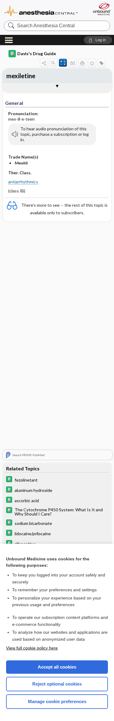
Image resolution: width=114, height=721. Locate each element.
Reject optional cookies (57, 683)
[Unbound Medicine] (102, 9)
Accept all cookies (57, 666)
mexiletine (20, 75)
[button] (98, 40)
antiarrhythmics (23, 181)
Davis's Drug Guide (36, 53)
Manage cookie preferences (57, 701)
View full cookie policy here (32, 648)
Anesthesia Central (41, 10)
